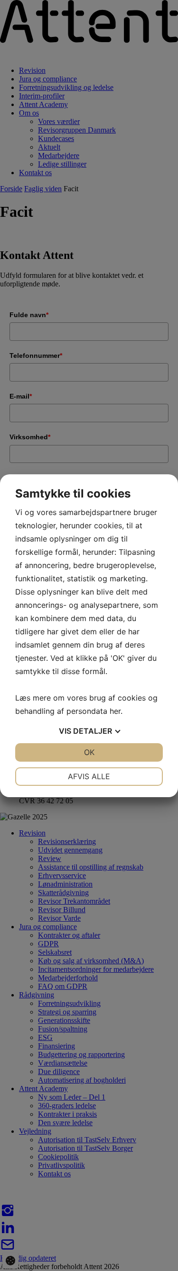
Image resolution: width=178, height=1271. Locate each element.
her (115, 711)
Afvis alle (89, 776)
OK (89, 752)
